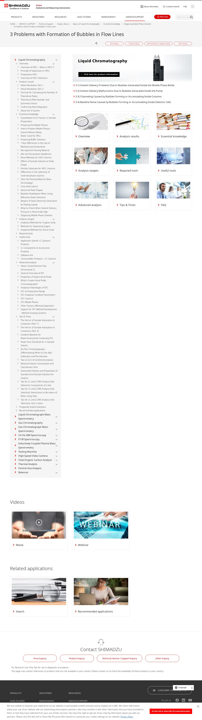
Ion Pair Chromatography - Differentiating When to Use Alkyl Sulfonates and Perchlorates (36, 353)
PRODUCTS (15, 693)
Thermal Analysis (27, 464)
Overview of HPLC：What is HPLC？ (37, 67)
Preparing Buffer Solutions (33, 139)
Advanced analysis (28, 262)
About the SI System (30, 110)
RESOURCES (75, 693)
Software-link (27, 255)
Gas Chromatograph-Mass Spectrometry (33, 429)
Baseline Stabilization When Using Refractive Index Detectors (36, 195)
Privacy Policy (127, 716)
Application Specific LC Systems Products (35, 242)
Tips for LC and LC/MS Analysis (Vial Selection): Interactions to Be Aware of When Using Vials (39, 392)
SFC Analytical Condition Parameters (38, 294)
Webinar (83, 545)
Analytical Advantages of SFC (34, 287)
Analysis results (26, 81)
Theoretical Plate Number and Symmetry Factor (35, 101)
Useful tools (24, 237)
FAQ (163, 205)
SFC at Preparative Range (33, 291)
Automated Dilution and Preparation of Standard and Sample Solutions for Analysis (39, 374)
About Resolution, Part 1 (32, 85)
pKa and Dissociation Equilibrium (36, 154)
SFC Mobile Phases (29, 302)
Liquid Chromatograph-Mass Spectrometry (34, 416)
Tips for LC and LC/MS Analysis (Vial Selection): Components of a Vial (37, 383)
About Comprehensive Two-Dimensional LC (34, 267)
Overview (23, 63)
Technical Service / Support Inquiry (119, 658)
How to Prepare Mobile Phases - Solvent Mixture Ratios (36, 130)
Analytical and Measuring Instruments (53, 8)
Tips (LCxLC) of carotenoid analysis (37, 359)
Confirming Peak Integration (34, 106)
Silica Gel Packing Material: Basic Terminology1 (36, 181)
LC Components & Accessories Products (35, 249)
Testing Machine (27, 451)
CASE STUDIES (17, 700)
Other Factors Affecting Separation (37, 305)
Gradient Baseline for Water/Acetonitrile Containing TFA (37, 336)
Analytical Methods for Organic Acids (38, 222)
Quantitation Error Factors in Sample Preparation (38, 119)
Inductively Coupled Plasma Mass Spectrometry (37, 445)
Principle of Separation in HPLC (35, 70)
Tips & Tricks (25, 316)
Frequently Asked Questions (32, 407)
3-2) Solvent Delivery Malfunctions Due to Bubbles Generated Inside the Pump (119, 90)
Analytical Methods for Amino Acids (37, 229)
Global (39, 5)
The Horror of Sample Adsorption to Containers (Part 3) (38, 329)
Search (20, 611)
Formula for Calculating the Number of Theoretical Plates (39, 94)
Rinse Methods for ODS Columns (36, 157)
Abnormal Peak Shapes (32, 190)
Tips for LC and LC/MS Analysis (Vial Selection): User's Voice (37, 401)
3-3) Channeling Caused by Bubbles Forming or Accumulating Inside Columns (118, 96)
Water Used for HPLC (31, 135)
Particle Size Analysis (29, 468)
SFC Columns (27, 298)
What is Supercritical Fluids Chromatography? (33, 282)
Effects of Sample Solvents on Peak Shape (37, 163)
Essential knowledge (28, 114)
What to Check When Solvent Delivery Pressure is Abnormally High (38, 210)
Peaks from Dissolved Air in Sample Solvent (37, 343)
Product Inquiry (77, 658)
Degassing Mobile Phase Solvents (36, 215)
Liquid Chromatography (31, 59)
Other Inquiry (162, 658)
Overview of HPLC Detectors (34, 78)
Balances (23, 472)
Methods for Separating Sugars (35, 226)
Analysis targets (26, 219)
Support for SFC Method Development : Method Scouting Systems (39, 311)
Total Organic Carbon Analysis (35, 460)
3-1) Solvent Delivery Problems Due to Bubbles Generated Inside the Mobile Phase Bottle (124, 85)
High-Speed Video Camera (33, 455)
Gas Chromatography (30, 422)
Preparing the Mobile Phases (34, 125)
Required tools (26, 233)
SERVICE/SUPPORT (78, 700)
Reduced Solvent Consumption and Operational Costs (37, 365)
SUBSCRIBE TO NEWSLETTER (172, 690)
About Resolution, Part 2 (32, 88)
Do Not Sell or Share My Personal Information (171, 711)
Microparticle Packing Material (35, 150)
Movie (19, 545)
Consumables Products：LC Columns (38, 258)
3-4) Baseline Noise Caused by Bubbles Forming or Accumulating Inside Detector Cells (123, 102)
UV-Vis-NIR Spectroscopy (32, 435)
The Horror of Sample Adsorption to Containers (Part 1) (38, 322)
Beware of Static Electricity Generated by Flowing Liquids (39, 202)
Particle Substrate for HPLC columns (38, 168)
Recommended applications (32, 410)
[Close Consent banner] (198, 706)
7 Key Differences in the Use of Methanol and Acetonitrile (35, 145)
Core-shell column (29, 186)
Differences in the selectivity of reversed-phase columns (35, 174)
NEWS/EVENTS (46, 700)
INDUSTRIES (45, 693)
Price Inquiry (40, 658)
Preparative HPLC (29, 74)
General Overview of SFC (32, 273)
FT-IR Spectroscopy (28, 439)
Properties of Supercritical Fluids (36, 276)
